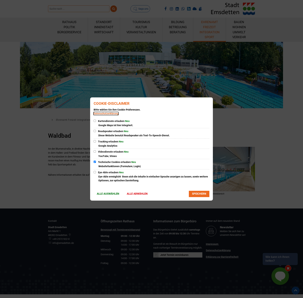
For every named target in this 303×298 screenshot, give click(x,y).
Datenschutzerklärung (106, 113)
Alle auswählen (108, 193)
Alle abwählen (137, 193)
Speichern (199, 193)
